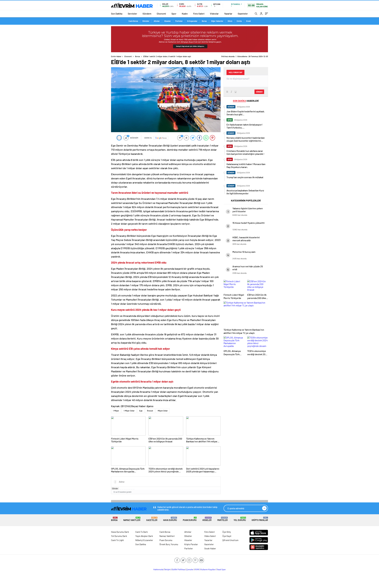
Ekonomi (161, 13)
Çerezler (189, 569)
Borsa (204, 21)
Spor (173, 13)
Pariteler (179, 21)
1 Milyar (116, 410)
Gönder (115, 488)
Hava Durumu (170, 519)
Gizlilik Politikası (178, 569)
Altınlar (157, 21)
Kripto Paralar (260, 519)
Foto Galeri (198, 13)
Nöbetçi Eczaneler (144, 540)
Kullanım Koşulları (208, 569)
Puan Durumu (190, 519)
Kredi (248, 21)
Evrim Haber (116, 56)
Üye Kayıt (226, 536)
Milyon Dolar (163, 410)
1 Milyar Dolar (129, 410)
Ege (140, 410)
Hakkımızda (158, 569)
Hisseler (167, 21)
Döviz (230, 21)
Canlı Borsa (133, 21)
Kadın (185, 13)
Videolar (214, 13)
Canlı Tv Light (117, 540)
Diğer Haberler (217, 21)
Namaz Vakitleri (131, 519)
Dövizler (145, 21)
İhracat (150, 410)
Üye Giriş (226, 532)
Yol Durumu (240, 519)
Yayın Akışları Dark (144, 536)
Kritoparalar (192, 21)
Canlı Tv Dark (141, 532)
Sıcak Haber (210, 548)
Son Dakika (116, 13)
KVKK (197, 569)
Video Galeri (210, 536)
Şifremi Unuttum (230, 540)
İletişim (167, 569)
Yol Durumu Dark (119, 536)
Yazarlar (228, 13)
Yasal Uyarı (221, 569)
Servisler (132, 13)
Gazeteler (243, 13)
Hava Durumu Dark (120, 532)
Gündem (147, 13)
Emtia (239, 21)
